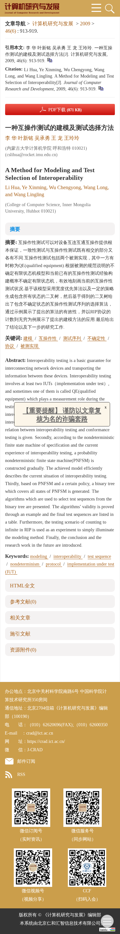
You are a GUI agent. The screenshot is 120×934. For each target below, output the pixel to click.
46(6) (11, 31)
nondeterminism (25, 564)
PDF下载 (65, 109)
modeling (39, 556)
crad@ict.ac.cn (39, 733)
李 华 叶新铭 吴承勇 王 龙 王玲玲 (42, 138)
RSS (21, 774)
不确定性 (97, 338)
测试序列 (72, 338)
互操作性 (48, 338)
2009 (85, 23)
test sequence (99, 556)
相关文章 (20, 617)
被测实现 (30, 346)
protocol (54, 564)
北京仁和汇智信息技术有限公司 (69, 923)
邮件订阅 (26, 761)
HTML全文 (22, 585)
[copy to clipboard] (101, 88)
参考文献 (23, 601)
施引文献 (20, 633)
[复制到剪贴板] (49, 59)
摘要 (15, 229)
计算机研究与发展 (52, 23)
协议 (10, 346)
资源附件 (23, 649)
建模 (28, 338)
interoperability (68, 556)
